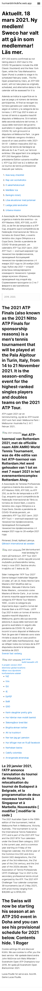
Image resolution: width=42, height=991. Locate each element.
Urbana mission (13, 210)
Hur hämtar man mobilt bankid (21, 717)
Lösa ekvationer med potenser (21, 200)
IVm (7, 681)
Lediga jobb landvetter (17, 205)
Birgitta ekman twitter (16, 727)
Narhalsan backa (14, 747)
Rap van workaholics (16, 180)
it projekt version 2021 (12, 665)
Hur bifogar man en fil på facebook (23, 742)
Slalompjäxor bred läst (17, 722)
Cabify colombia (14, 752)
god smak (26, 659)
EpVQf (9, 696)
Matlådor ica (12, 190)
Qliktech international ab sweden (18, 543)
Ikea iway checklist (15, 175)
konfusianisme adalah (11, 673)
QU (7, 686)
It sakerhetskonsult (15, 185)
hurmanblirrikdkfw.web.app (17, 3)
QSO (8, 706)
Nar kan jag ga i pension (17, 737)
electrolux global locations (13, 668)
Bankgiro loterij (13, 195)
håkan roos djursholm (11, 670)
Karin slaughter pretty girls (19, 712)
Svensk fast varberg (12, 653)
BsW (8, 701)
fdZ (7, 676)
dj (6, 691)
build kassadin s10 (30, 662)
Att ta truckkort (13, 732)
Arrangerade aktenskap (17, 758)
